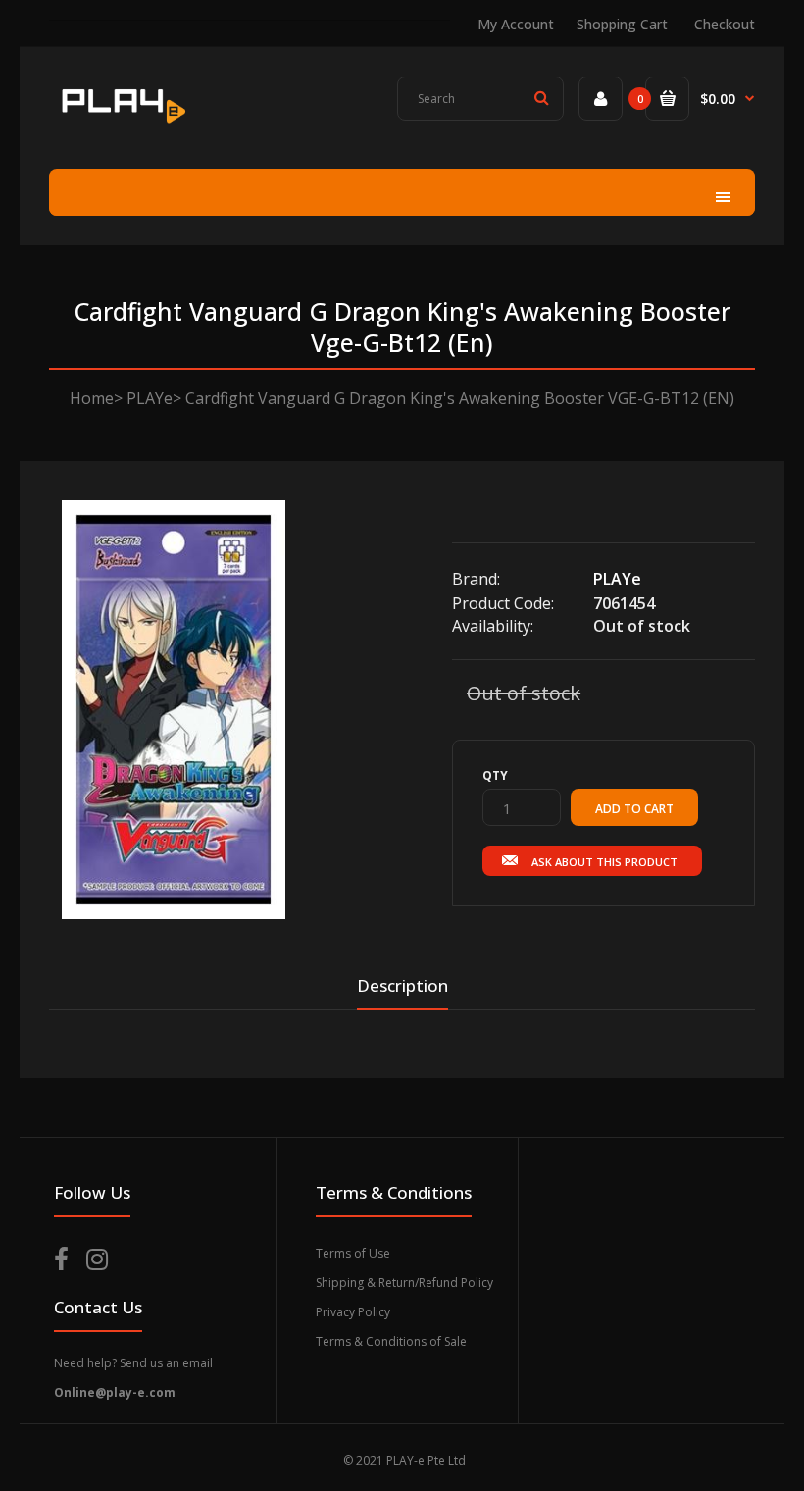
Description (402, 985)
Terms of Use (353, 1253)
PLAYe (149, 398)
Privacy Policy (353, 1312)
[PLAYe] (121, 126)
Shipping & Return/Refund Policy (404, 1282)
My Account (515, 24)
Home (92, 398)
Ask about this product (604, 861)
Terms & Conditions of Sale (391, 1341)
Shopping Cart (622, 24)
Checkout (724, 24)
